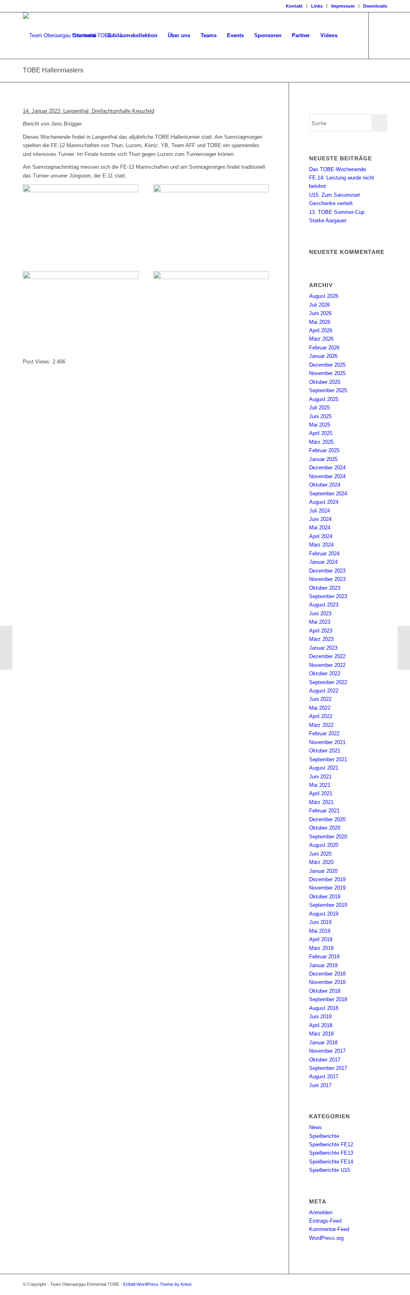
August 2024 (323, 502)
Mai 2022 (319, 708)
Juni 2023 (320, 614)
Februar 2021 (324, 811)
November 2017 (327, 1051)
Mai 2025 (319, 425)
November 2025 (327, 373)
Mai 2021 (319, 785)
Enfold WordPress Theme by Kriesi (157, 1284)
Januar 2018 (323, 1043)
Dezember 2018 (327, 974)
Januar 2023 (323, 648)
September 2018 (328, 999)
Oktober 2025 (324, 382)
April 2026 (320, 330)
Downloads (375, 6)
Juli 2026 (319, 305)
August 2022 (323, 691)
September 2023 (328, 596)
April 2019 (320, 939)
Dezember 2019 (327, 879)
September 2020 (328, 837)
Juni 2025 (320, 416)
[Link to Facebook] (381, 35)
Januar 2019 (323, 965)
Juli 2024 (319, 511)
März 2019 (321, 948)
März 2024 (321, 545)
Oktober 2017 (324, 1060)
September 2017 (328, 1068)
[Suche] (350, 35)
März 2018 (321, 1034)
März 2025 (321, 442)
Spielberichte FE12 (331, 1144)
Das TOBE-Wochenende (337, 169)
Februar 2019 (324, 957)
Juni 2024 (320, 519)
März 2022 (321, 725)
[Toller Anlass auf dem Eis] (6, 648)
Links (317, 6)
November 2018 (327, 982)
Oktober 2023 (324, 588)
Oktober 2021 (324, 751)
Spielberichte (324, 1136)
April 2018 (320, 1025)
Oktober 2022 (324, 673)
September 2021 (328, 759)
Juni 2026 (320, 313)
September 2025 (328, 390)
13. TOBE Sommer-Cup (336, 212)
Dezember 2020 (327, 819)
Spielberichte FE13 (331, 1153)
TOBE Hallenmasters (53, 70)
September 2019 (328, 905)
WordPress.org (326, 1238)
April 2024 (320, 536)
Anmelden (320, 1212)
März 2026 (321, 339)
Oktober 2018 (324, 991)
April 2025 (320, 433)
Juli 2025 (319, 408)
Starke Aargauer (327, 220)
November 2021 (327, 742)
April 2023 (320, 631)
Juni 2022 (320, 699)
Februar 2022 (324, 733)
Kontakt (294, 6)
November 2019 (327, 888)
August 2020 (323, 845)
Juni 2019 (320, 922)
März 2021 (321, 802)
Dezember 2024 (327, 468)
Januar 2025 (323, 459)
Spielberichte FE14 (331, 1162)
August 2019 (323, 914)
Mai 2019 (319, 931)
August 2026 (323, 296)
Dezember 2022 (327, 656)
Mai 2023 (319, 622)
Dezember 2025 (327, 365)
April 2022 (320, 716)
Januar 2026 (323, 356)
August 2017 (323, 1076)
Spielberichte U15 (329, 1170)
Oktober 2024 (324, 485)
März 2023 (321, 639)
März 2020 (321, 862)
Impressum (343, 6)
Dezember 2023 (327, 571)
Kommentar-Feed (329, 1229)
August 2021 (323, 768)
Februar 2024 (324, 554)
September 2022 (328, 682)
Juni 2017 (320, 1085)
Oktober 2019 (324, 897)
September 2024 (328, 494)
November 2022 (327, 665)
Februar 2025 (324, 450)
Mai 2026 (319, 322)
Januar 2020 (323, 871)
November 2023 (327, 579)
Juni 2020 (320, 854)
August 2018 (323, 1008)
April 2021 (320, 793)
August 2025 (323, 399)
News (315, 1127)
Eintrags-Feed (325, 1221)
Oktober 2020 (324, 828)
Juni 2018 (320, 1017)
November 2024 (327, 476)
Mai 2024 (319, 528)
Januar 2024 (323, 562)
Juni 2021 (320, 777)
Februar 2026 (324, 348)
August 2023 (323, 605)
